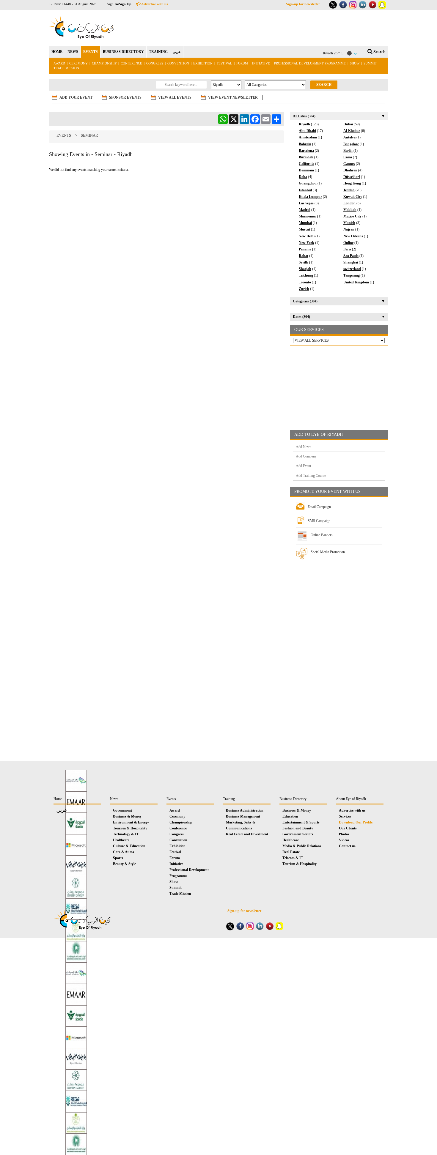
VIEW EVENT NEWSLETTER (233, 97)
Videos (344, 840)
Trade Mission (66, 68)
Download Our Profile (355, 822)
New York (306, 243)
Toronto (305, 282)
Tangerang (351, 275)
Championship (104, 63)
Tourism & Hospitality (130, 828)
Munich (349, 223)
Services (345, 816)
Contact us (347, 846)
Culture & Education (129, 846)
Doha (303, 177)
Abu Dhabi (307, 131)
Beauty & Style (124, 864)
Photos (344, 834)
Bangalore (351, 144)
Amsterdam (308, 137)
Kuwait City (352, 197)
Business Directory (292, 799)
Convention (178, 63)
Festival (224, 63)
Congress (155, 63)
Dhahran (350, 170)
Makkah (349, 210)
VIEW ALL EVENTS (174, 97)
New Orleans (353, 236)
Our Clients (348, 828)
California (306, 164)
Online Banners (322, 535)
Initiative (261, 63)
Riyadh (304, 124)
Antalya (349, 137)
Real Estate (291, 852)
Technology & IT (126, 834)
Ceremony (78, 63)
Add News (303, 447)
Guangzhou (308, 183)
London (349, 203)
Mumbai (305, 223)
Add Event (303, 466)
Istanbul (305, 190)
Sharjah (305, 269)
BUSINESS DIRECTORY (123, 52)
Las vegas (306, 203)
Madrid (304, 210)
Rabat (303, 256)
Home (58, 799)
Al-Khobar (351, 131)
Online (348, 243)
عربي (177, 52)
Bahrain (305, 144)
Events (63, 135)
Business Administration (244, 810)
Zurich (304, 289)
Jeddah (349, 190)
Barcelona (306, 151)
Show (354, 63)
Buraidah (306, 157)
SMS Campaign (319, 521)
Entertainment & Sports (301, 822)
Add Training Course (311, 476)
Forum (242, 63)
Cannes (349, 164)
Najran (348, 229)
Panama (305, 249)
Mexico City (352, 216)
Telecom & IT (292, 858)
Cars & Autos (123, 852)
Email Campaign (319, 507)
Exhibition (203, 63)
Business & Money (127, 816)
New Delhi (307, 236)
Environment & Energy (131, 822)
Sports (118, 858)
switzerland (352, 269)
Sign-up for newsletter (303, 4)
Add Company (306, 456)
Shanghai (350, 262)
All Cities (300, 116)
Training (229, 799)
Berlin (348, 151)
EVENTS (90, 52)
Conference (131, 63)
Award (59, 63)
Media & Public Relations (301, 846)
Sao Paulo (351, 256)
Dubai (348, 124)
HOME (56, 52)
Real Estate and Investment (247, 834)
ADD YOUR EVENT (75, 97)
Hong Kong (352, 183)
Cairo (347, 157)
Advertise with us (154, 4)
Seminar (89, 135)
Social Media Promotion (328, 552)
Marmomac (307, 216)
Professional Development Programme (310, 63)
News (114, 799)
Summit (370, 63)
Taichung (306, 275)
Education (290, 816)
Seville (303, 262)
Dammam (306, 170)
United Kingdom (356, 282)
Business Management (243, 816)
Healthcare (121, 840)
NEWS (72, 52)
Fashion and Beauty (297, 828)
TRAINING (158, 52)
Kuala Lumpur (310, 197)
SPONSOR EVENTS (125, 97)
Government (122, 810)
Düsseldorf (351, 177)
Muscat (304, 229)
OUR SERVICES (309, 329)
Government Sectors (297, 834)
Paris (347, 249)
